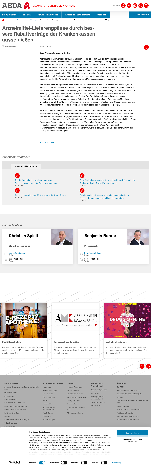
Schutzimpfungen (10, 423)
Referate (7, 416)
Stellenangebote (123, 406)
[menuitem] (13, 19)
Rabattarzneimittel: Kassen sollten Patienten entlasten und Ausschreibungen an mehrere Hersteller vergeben (105, 196)
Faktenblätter (47, 404)
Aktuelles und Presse (48, 14)
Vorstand (120, 397)
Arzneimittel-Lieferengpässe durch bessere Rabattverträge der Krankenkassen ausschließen (75, 20)
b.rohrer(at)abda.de (92, 252)
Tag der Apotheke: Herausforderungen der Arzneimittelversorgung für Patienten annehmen (36, 181)
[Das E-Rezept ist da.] (23, 330)
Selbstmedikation (73, 404)
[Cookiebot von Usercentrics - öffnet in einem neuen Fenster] (14, 462)
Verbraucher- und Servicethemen (49, 408)
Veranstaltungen (49, 419)
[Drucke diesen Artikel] (146, 47)
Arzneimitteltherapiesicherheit (77, 397)
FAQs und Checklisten (12, 413)
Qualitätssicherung (10, 393)
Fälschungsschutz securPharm (15, 409)
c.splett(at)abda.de (17, 252)
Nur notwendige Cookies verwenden (132, 440)
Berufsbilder (95, 393)
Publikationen (48, 413)
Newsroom (47, 387)
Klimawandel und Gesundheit (14, 403)
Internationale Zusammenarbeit (128, 419)
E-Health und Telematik (75, 394)
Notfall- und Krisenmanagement (15, 406)
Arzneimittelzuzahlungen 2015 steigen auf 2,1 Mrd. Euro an (41, 195)
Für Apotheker (9, 14)
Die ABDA (120, 387)
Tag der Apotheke (73, 390)
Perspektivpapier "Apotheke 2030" (76, 408)
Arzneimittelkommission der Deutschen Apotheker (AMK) (21, 388)
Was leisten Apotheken (99, 390)
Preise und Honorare (98, 402)
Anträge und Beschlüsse (125, 413)
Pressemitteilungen (31, 20)
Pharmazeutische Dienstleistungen (16, 419)
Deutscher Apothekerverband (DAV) (129, 394)
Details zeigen (117, 463)
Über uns (101, 14)
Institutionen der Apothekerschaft (128, 409)
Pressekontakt (48, 394)
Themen (27, 14)
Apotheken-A (95, 405)
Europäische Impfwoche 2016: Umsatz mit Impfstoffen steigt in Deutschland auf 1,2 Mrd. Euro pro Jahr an (107, 181)
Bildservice (47, 416)
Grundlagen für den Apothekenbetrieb (97, 397)
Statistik (46, 400)
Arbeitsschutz (9, 396)
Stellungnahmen (49, 397)
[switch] (64, 462)
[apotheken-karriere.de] (127, 330)
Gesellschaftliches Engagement (128, 416)
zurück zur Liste (47, 142)
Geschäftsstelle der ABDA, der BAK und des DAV (132, 401)
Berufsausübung (10, 426)
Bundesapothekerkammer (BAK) (128, 390)
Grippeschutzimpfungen (75, 413)
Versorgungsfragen (73, 400)
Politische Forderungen (75, 387)
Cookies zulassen (132, 433)
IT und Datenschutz (11, 399)
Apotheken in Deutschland (77, 14)
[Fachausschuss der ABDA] (75, 330)
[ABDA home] (3, 20)
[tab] (26, 166)
